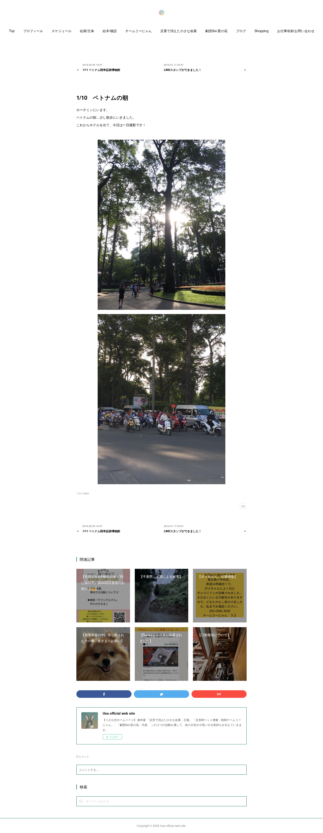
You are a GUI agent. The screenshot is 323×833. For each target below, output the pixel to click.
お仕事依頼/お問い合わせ (295, 30)
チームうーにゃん (138, 30)
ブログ (241, 30)
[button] (12, 32)
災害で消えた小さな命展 (178, 30)
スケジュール (61, 30)
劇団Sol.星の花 (216, 30)
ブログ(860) (82, 493)
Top (12, 30)
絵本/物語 (110, 30)
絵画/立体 (87, 30)
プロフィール (33, 30)
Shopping (261, 30)
